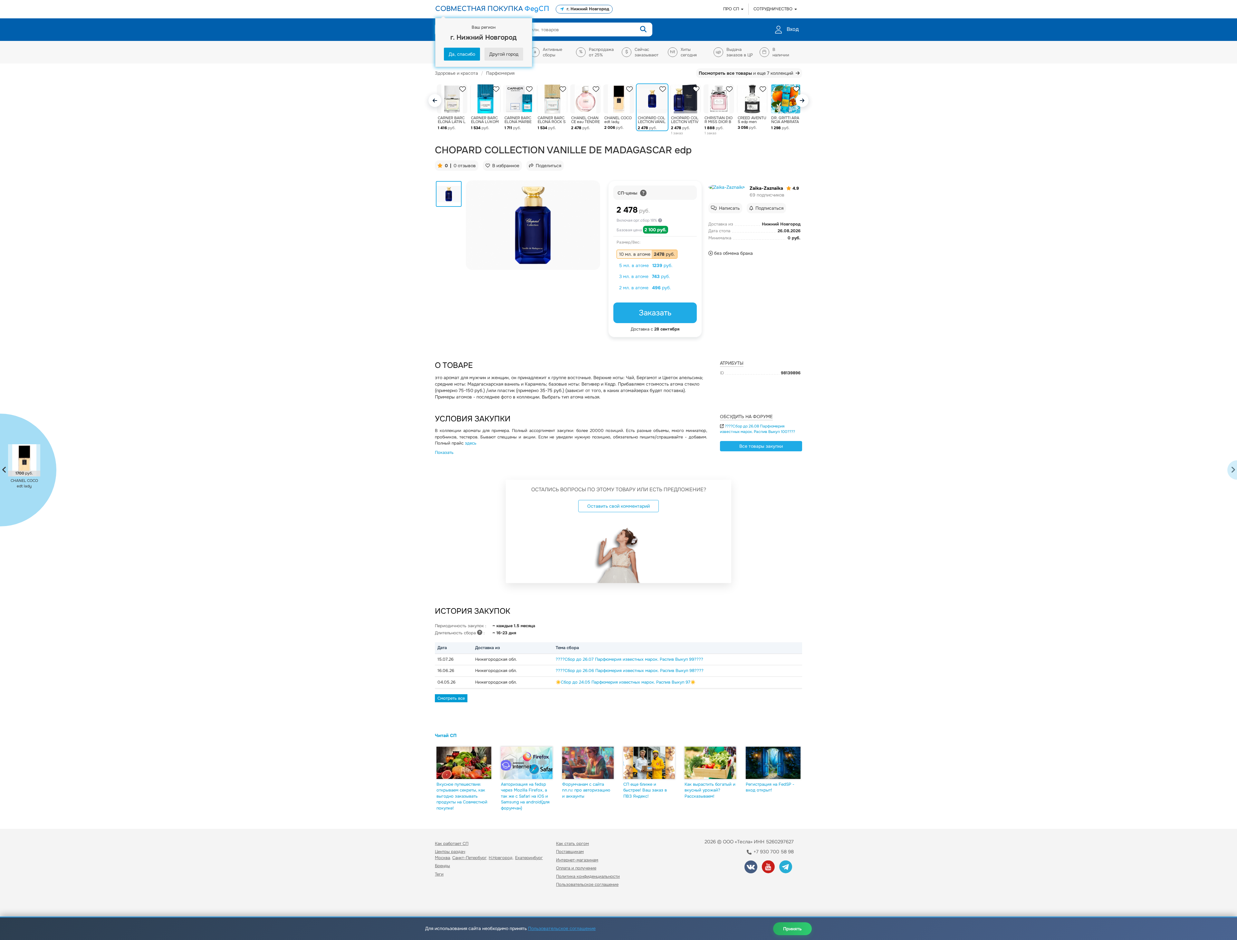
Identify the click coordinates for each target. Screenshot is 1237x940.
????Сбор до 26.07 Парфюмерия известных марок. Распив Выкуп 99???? (629, 659)
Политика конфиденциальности (588, 876)
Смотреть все (451, 698)
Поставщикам (570, 851)
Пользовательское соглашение (587, 884)
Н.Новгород (501, 857)
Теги (439, 874)
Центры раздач (450, 851)
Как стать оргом (572, 843)
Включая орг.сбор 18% (637, 220)
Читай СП (445, 735)
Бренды (442, 865)
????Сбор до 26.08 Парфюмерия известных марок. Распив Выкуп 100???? (757, 429)
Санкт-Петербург (469, 857)
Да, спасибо (462, 54)
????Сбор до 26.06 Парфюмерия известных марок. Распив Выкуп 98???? (630, 670)
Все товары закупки (761, 446)
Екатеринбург (529, 857)
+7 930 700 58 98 (773, 852)
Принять (792, 929)
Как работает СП (451, 843)
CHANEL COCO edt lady (24, 483)
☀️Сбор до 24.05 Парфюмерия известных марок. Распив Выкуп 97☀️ (625, 682)
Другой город (503, 54)
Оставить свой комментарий (618, 506)
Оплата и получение (576, 868)
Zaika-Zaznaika (766, 188)
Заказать (655, 313)
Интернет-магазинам (577, 860)
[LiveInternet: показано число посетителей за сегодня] (449, 903)
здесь (470, 443)
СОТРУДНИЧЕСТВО (773, 9)
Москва (442, 857)
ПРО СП (731, 9)
